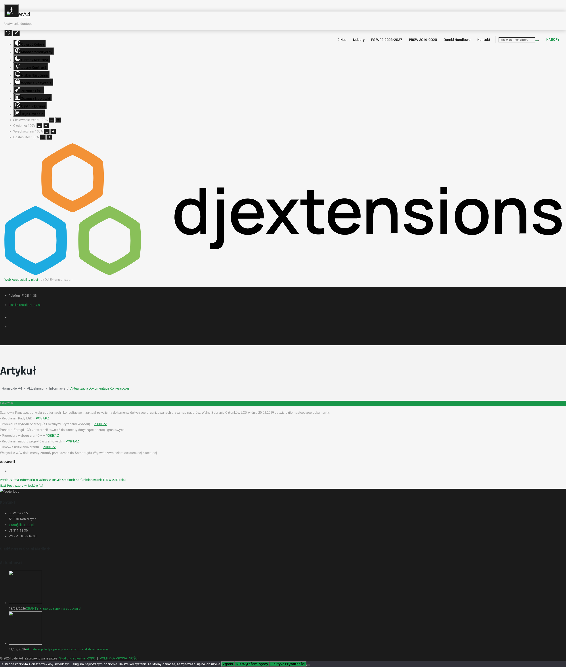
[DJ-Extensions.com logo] (283, 274)
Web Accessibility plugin (22, 280)
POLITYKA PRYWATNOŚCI (119, 658)
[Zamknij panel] (16, 33)
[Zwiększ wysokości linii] (53, 131)
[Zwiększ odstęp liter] (49, 137)
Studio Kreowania (72, 658)
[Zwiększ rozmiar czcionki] (46, 125)
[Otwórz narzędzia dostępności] (11, 10)
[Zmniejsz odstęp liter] (43, 137)
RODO (91, 658)
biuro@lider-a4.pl (21, 525)
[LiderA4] (286, 14)
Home (11, 388)
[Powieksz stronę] (58, 120)
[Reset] (8, 33)
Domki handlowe (457, 39)
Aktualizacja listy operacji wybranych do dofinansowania (67, 649)
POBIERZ (42, 418)
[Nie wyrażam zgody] (308, 665)
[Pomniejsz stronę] (51, 120)
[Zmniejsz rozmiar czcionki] (39, 125)
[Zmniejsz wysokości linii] (47, 131)
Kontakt (484, 39)
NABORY (552, 39)
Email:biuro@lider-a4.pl (24, 305)
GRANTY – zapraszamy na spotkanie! (53, 609)
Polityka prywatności (288, 664)
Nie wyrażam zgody (252, 664)
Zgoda (228, 664)
